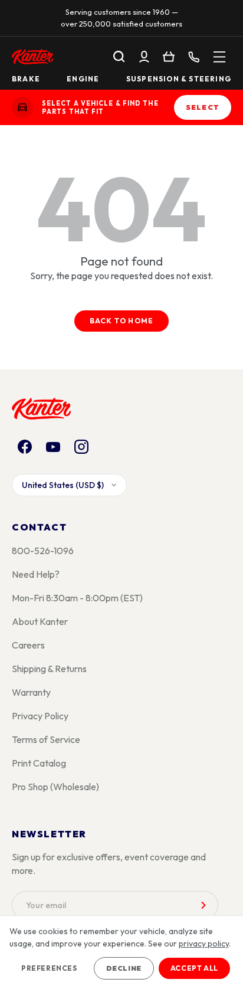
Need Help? (36, 574)
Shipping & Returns (49, 668)
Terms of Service (46, 739)
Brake (26, 79)
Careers (28, 645)
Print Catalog (39, 763)
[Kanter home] (22, 107)
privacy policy (204, 943)
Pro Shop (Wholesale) (55, 786)
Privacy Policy (40, 716)
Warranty (31, 692)
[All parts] (219, 56)
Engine (83, 79)
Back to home (121, 320)
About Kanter (40, 621)
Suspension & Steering (178, 79)
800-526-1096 (43, 550)
